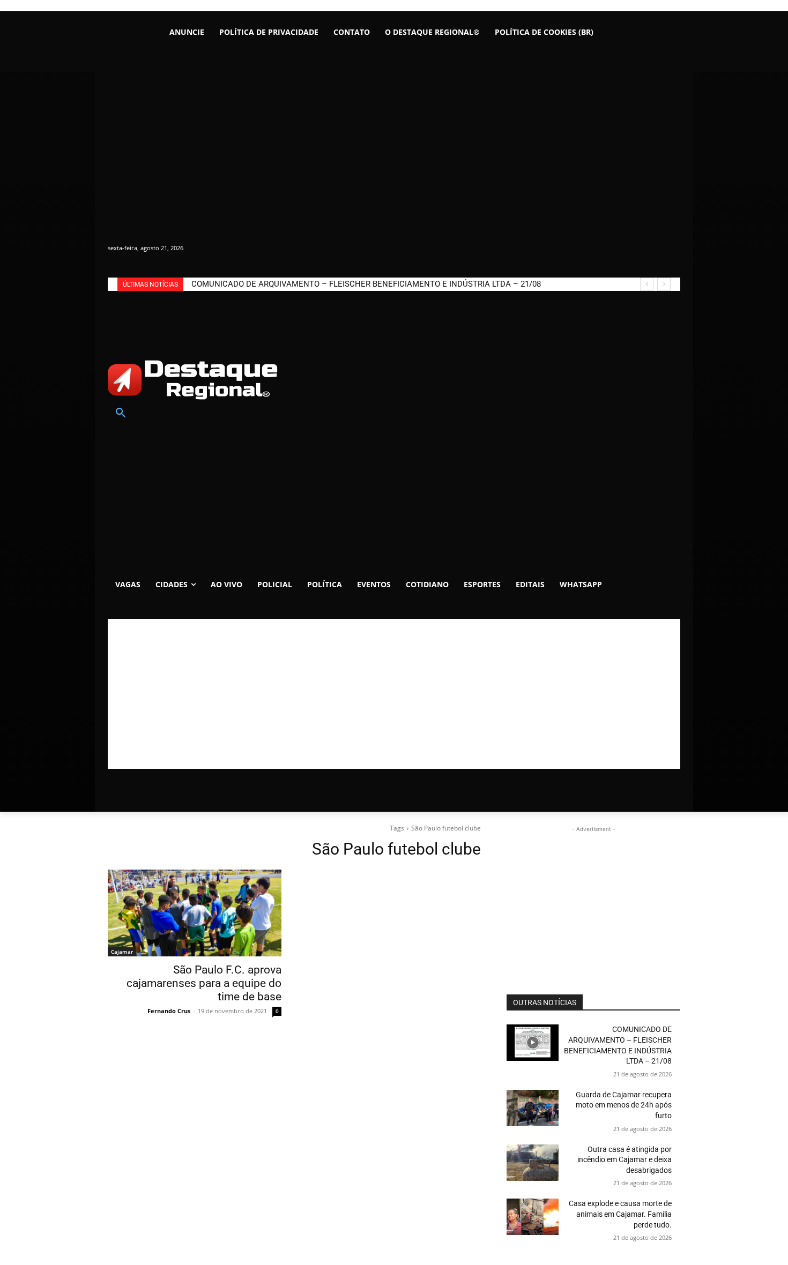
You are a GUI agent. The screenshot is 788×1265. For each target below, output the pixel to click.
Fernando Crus (168, 1011)
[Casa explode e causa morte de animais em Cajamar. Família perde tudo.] (533, 1217)
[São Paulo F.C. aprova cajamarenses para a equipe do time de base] (194, 913)
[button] (120, 413)
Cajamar (122, 951)
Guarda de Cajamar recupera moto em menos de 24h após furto (624, 1105)
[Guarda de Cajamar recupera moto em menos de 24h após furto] (533, 1108)
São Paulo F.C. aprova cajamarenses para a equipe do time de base (204, 983)
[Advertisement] (394, 694)
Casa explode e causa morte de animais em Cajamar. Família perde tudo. (620, 1214)
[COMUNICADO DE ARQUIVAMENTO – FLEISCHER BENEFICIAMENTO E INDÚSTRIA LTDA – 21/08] (533, 1042)
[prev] (646, 284)
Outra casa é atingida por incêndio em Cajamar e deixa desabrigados (624, 1159)
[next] (664, 284)
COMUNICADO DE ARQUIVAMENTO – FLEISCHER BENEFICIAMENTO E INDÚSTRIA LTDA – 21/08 (366, 284)
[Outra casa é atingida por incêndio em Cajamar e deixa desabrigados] (533, 1162)
